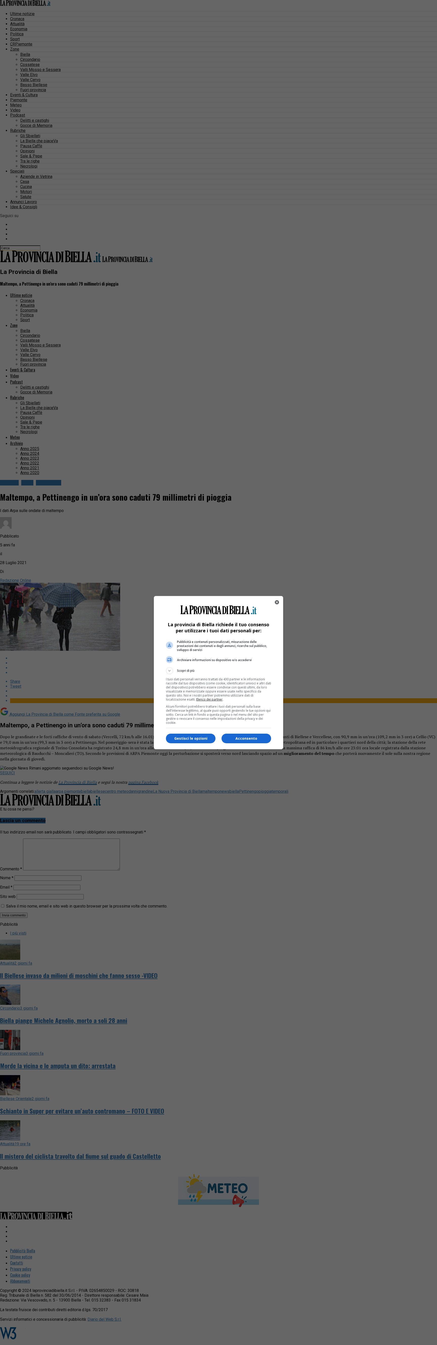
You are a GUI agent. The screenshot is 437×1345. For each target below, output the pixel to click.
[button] (218, 670)
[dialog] (218, 672)
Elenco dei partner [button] (209, 699)
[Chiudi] (277, 602)
